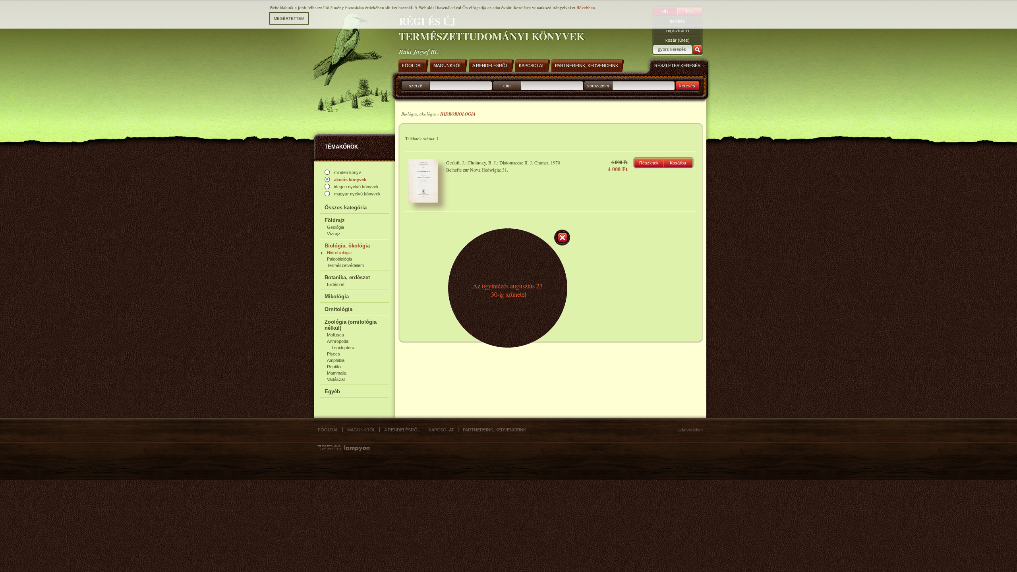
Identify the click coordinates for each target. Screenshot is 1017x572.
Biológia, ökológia (347, 246)
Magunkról (361, 429)
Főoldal (328, 429)
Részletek (649, 162)
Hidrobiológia (339, 252)
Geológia (335, 227)
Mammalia (336, 373)
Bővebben (585, 7)
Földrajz (335, 220)
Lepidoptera (343, 347)
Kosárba (678, 162)
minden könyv (347, 172)
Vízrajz (333, 233)
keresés (687, 85)
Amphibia (335, 360)
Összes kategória (346, 208)
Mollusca (335, 334)
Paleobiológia (339, 259)
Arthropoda (337, 341)
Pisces (333, 354)
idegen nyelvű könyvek (356, 186)
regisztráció (677, 30)
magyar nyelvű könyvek (357, 193)
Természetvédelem (345, 265)
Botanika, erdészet (347, 277)
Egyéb (332, 391)
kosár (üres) (677, 40)
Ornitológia (338, 309)
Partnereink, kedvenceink (494, 429)
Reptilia (334, 366)
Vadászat (336, 379)
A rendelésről (402, 429)
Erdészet (335, 284)
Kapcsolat (441, 429)
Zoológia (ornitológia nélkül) (351, 325)
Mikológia (337, 297)
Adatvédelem (690, 429)
